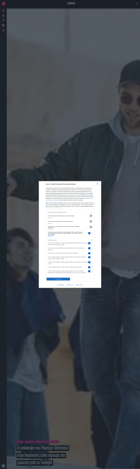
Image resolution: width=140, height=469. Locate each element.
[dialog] (70, 234)
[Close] (98, 184)
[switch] (90, 216)
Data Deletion (60, 284)
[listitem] (70, 212)
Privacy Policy (79, 284)
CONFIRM (58, 279)
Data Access (70, 284)
